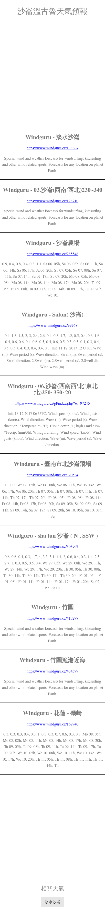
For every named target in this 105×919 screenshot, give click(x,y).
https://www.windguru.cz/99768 (52, 325)
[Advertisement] (52, 74)
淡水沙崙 (52, 901)
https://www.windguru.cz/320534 (52, 474)
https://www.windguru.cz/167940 (52, 723)
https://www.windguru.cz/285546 (52, 253)
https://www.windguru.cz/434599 (52, 671)
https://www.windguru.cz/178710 (52, 200)
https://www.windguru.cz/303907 (52, 546)
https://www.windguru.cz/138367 (52, 147)
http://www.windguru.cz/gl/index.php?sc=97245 (52, 403)
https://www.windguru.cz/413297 (52, 618)
